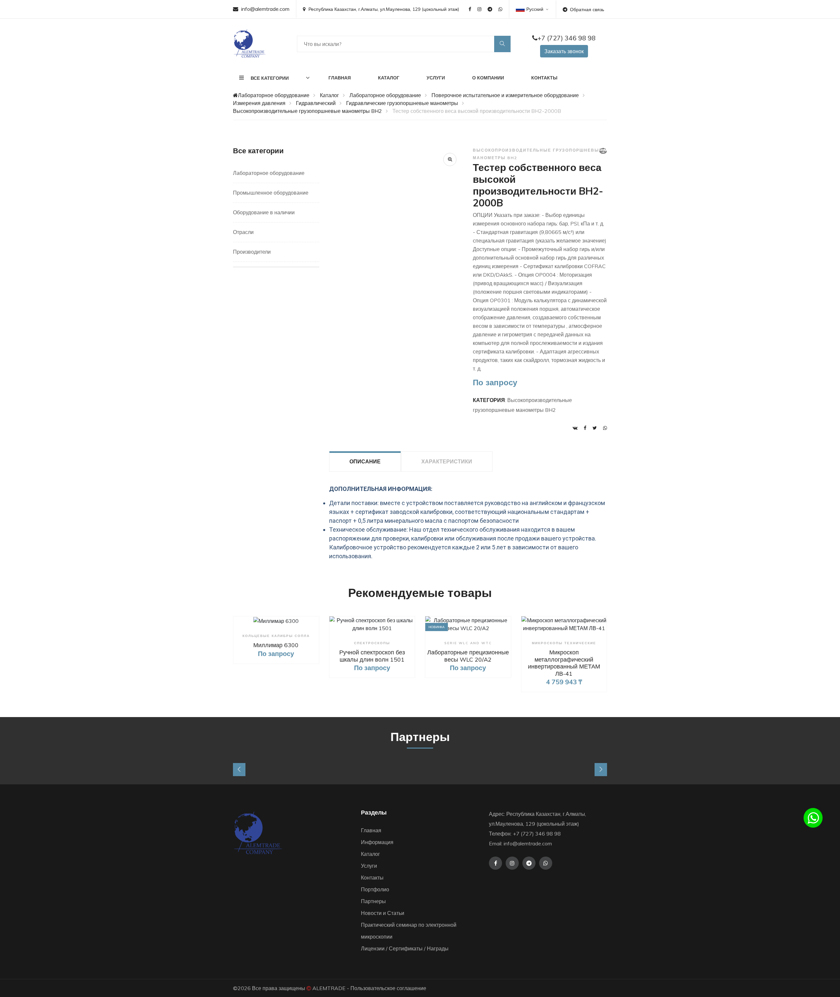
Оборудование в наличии (264, 212)
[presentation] (239, 769)
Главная (339, 78)
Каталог (388, 78)
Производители (252, 251)
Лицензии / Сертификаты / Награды (405, 948)
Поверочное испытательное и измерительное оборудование (505, 95)
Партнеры (373, 901)
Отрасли (243, 232)
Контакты (544, 78)
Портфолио (375, 889)
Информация (377, 842)
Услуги (436, 78)
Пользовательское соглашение (388, 988)
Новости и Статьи (382, 913)
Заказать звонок (564, 51)
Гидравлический (316, 103)
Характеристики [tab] (446, 461)
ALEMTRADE (329, 988)
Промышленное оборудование (270, 192)
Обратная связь (587, 9)
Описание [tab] (365, 461)
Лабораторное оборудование (273, 95)
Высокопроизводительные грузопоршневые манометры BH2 (307, 111)
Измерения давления (259, 103)
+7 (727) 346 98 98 (566, 38)
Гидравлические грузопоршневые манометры (402, 103)
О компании (488, 78)
